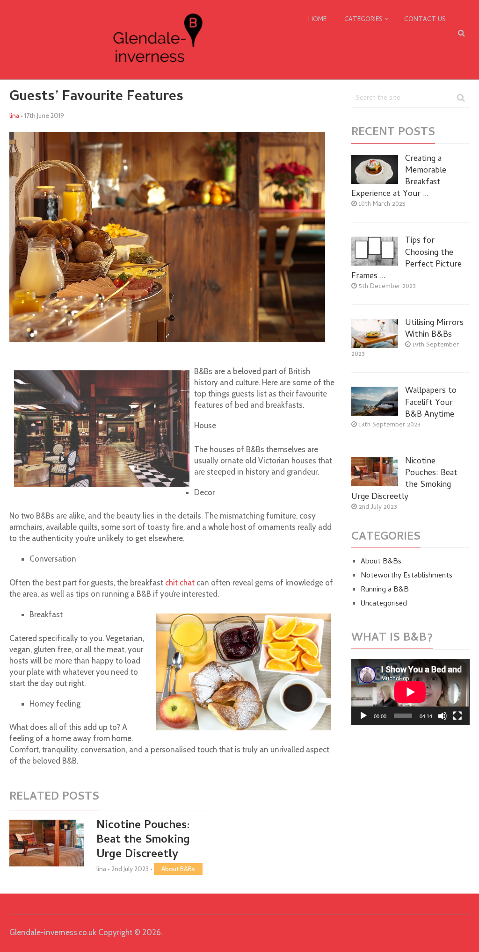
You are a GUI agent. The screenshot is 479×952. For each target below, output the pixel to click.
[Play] (363, 716)
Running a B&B (385, 590)
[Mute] (442, 716)
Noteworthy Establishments (406, 576)
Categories (363, 19)
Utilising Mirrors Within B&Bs (434, 329)
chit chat (180, 582)
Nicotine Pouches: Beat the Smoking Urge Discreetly (143, 840)
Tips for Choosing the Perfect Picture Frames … (406, 258)
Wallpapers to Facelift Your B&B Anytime (431, 403)
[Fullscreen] (457, 716)
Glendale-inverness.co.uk (52, 932)
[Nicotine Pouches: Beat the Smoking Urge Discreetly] (46, 843)
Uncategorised (384, 604)
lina (14, 115)
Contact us (425, 19)
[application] (410, 692)
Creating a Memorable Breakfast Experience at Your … (398, 177)
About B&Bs (178, 869)
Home (317, 19)
